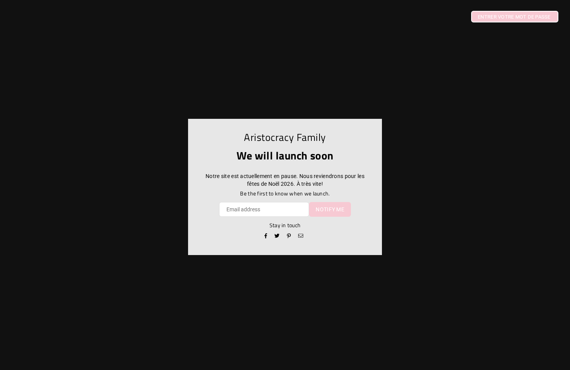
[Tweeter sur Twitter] (277, 237)
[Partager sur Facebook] (266, 237)
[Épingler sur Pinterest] (289, 237)
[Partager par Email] (301, 237)
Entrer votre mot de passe (515, 17)
